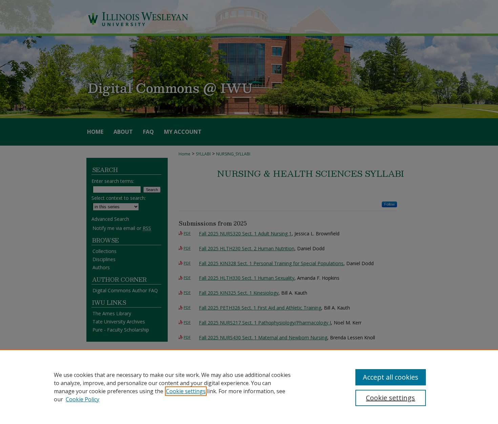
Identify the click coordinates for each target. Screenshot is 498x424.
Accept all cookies (390, 377)
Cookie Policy (82, 399)
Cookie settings (186, 391)
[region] (249, 386)
